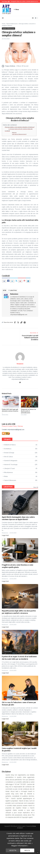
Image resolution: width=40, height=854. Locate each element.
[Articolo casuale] (32, 18)
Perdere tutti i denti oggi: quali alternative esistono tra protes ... (10, 410)
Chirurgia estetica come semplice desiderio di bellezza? (20, 127)
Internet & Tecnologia (9, 512)
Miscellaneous (8, 697)
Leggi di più (5, 535)
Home (3, 23)
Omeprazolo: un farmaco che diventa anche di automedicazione (28, 410)
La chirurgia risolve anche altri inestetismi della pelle (20, 129)
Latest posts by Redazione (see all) (19, 134)
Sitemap (20, 426)
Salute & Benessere (12, 23)
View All (35, 487)
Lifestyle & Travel (8, 560)
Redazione (14, 132)
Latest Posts (8, 487)
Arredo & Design (8, 743)
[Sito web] (20, 382)
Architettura (7, 605)
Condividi (7, 131)
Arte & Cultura (7, 651)
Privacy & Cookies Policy (9, 426)
